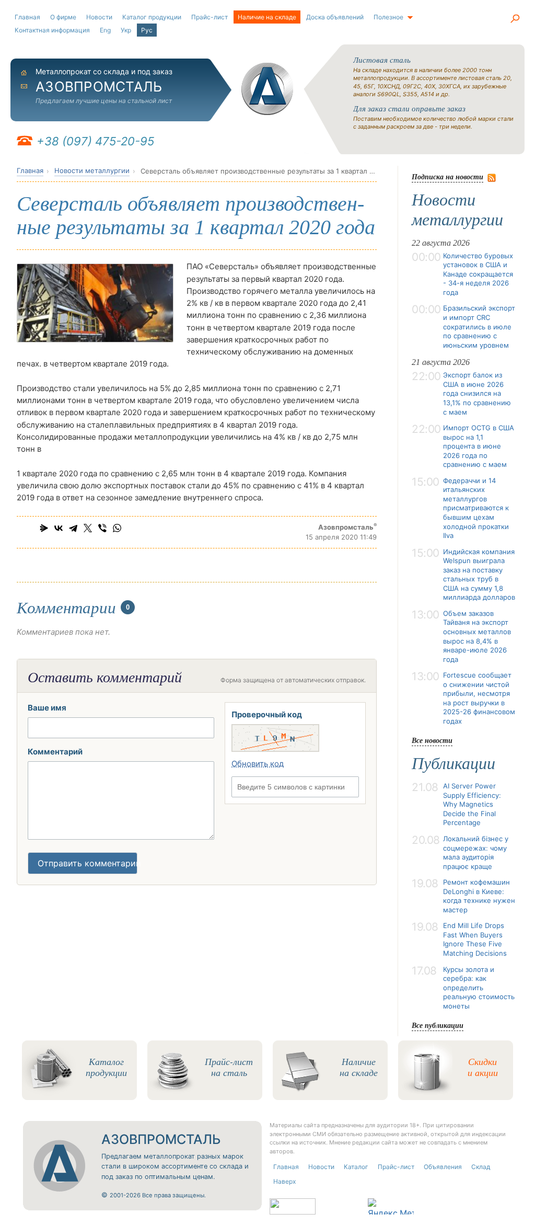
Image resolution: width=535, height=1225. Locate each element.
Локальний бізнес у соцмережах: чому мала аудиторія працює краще (475, 852)
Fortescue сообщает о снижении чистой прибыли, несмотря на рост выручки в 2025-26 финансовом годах (479, 698)
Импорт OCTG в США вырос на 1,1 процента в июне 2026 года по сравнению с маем (478, 445)
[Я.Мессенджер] (44, 528)
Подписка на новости (447, 176)
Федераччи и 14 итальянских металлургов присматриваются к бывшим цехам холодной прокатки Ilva (476, 508)
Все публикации (437, 1025)
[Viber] (102, 528)
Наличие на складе (267, 17)
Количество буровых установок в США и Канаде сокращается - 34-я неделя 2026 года (478, 273)
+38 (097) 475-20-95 (95, 141)
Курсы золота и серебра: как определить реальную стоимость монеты (479, 987)
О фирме (63, 17)
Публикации (453, 763)
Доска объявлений (335, 17)
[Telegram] (73, 528)
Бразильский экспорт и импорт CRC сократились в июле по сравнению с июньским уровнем (479, 326)
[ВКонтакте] (58, 528)
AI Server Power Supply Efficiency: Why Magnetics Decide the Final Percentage (472, 804)
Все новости (432, 740)
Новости (99, 17)
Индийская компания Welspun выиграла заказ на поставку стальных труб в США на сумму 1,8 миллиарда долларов (479, 574)
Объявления (443, 1167)
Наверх (284, 1181)
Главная (27, 17)
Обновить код (257, 764)
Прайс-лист (209, 17)
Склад (480, 1167)
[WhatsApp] (117, 528)
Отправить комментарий (87, 863)
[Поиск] (514, 18)
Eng (105, 30)
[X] (88, 528)
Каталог (356, 1167)
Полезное (388, 17)
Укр (126, 30)
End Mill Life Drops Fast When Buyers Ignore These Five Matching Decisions (475, 939)
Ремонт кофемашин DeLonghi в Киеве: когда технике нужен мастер (479, 896)
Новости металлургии (92, 170)
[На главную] (267, 89)
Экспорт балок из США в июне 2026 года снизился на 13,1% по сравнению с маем (477, 393)
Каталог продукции (151, 17)
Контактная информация (52, 30)
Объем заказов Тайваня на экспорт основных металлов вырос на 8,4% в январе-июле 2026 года (477, 636)
